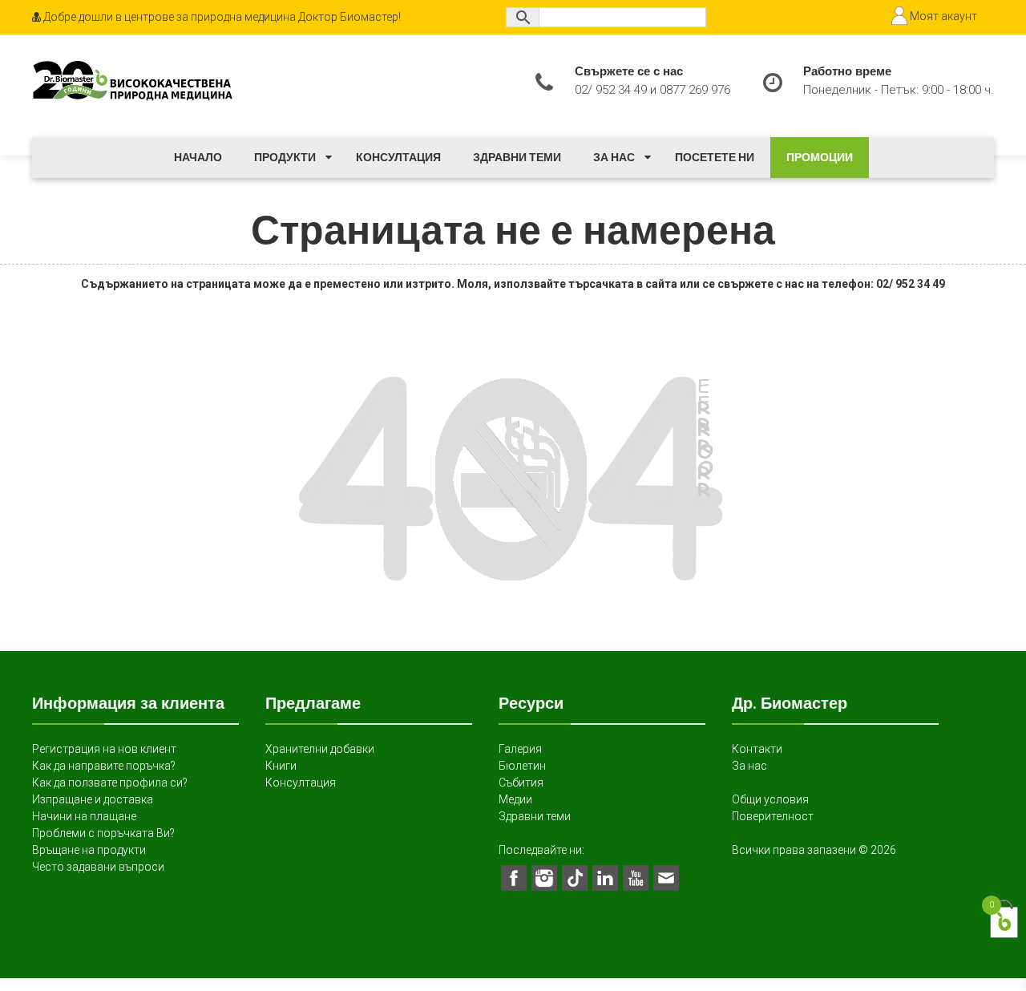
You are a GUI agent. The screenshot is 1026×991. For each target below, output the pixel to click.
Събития (521, 782)
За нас (614, 157)
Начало (198, 157)
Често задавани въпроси (98, 866)
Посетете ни (714, 157)
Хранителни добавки (319, 748)
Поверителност (773, 816)
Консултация (398, 157)
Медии (515, 799)
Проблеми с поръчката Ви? (103, 833)
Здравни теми (517, 157)
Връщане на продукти (89, 849)
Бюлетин (522, 765)
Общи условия (770, 799)
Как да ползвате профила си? (110, 782)
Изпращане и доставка (92, 799)
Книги (281, 765)
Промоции (819, 157)
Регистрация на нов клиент (104, 748)
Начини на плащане (84, 816)
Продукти (285, 157)
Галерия (520, 748)
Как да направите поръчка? (104, 765)
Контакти (757, 748)
